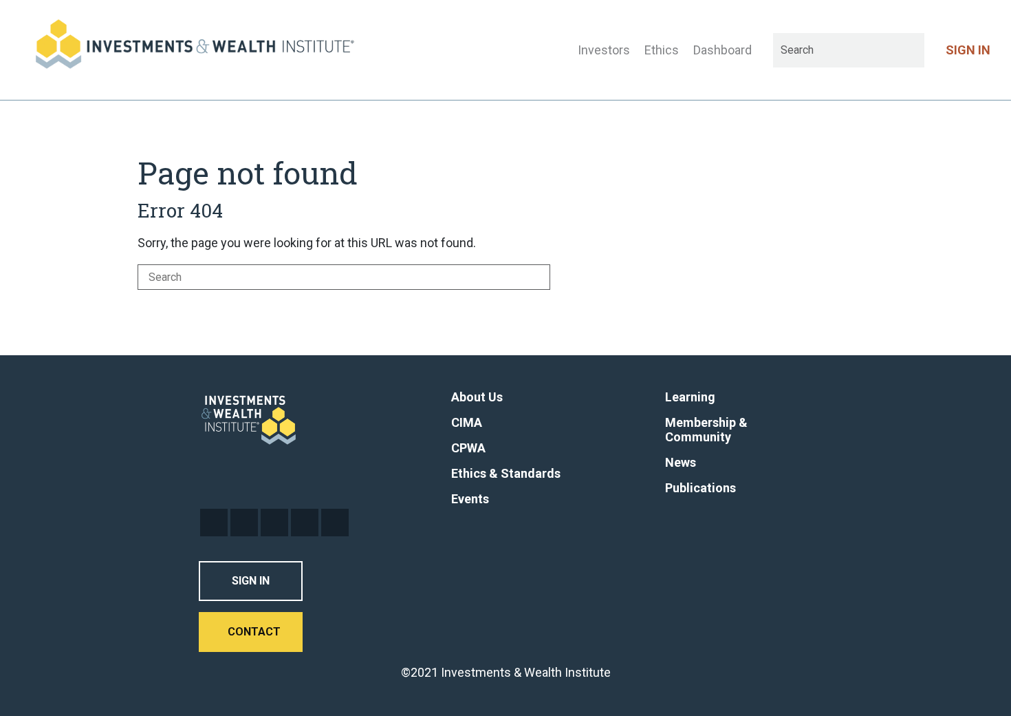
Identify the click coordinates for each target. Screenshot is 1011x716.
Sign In (251, 580)
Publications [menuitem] (700, 488)
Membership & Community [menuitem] (706, 429)
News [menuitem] (680, 462)
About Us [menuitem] (477, 397)
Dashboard (722, 50)
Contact (254, 631)
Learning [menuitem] (690, 397)
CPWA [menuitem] (468, 448)
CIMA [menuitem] (466, 422)
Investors (604, 50)
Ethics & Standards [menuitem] (506, 473)
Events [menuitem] (470, 499)
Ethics (661, 50)
